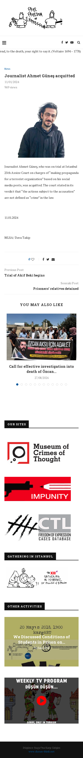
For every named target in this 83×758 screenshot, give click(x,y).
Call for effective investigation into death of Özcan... (41, 369)
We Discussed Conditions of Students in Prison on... (41, 639)
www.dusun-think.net (41, 751)
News (7, 69)
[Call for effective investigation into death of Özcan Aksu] (41, 337)
